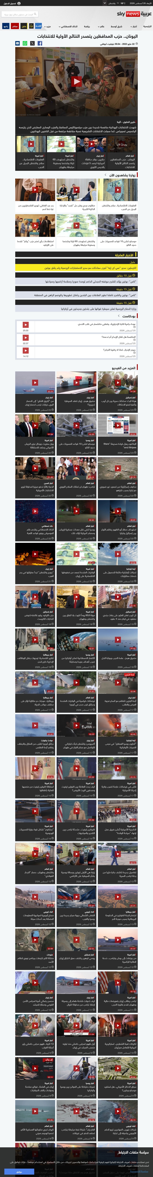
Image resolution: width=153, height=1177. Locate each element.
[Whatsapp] (25, 43)
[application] (76, 81)
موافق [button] (19, 1171)
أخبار (135, 26)
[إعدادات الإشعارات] (31, 26)
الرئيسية (147, 26)
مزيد (48, 26)
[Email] (17, 43)
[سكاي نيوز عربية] (134, 14)
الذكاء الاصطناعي (69, 26)
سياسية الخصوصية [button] (139, 1171)
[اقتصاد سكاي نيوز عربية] (38, 26)
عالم (102, 26)
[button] (15, 26)
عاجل (24, 26)
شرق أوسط (116, 26)
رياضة (87, 26)
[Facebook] (40, 43)
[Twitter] (32, 43)
